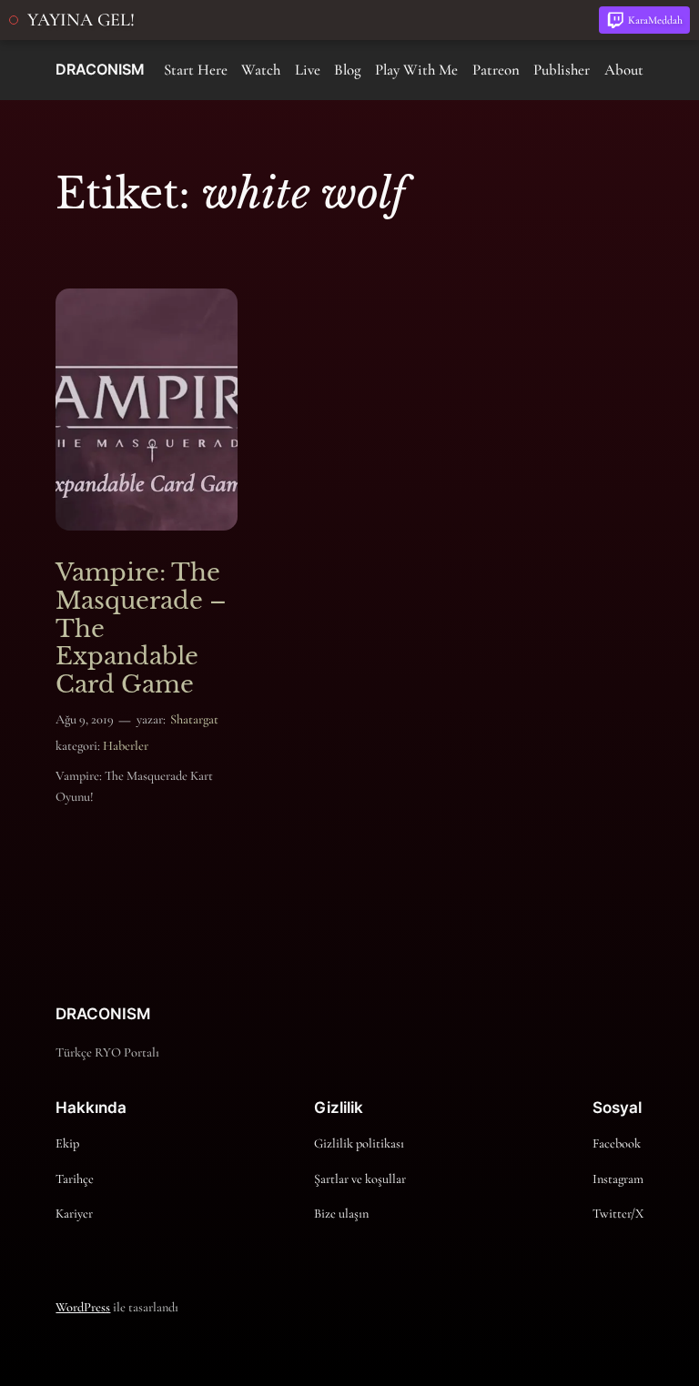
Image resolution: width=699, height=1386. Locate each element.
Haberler (125, 746)
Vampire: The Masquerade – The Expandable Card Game (141, 629)
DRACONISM (100, 69)
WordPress (83, 1307)
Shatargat (194, 719)
